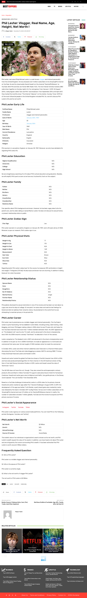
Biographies (8, 15)
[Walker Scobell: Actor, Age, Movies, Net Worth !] (12, 541)
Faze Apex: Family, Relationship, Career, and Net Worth (54, 574)
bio (7, 484)
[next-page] (5, 556)
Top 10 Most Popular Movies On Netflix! (32, 550)
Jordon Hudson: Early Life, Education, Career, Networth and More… (73, 40)
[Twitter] (81, 2)
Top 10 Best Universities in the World (32, 579)
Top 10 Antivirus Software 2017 (75, 581)
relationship (23, 484)
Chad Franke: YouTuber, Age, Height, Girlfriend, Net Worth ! (54, 579)
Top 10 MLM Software (8, 573)
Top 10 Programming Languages (75, 577)
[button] (83, 6)
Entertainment (32, 547)
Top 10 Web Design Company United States (32, 585)
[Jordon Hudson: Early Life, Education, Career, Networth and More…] (82, 37)
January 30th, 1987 (33, 118)
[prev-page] (3, 556)
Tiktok (28, 407)
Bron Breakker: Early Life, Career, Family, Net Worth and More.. (73, 83)
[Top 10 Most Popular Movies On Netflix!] (32, 541)
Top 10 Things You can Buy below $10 (33, 574)
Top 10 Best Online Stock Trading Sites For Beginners (12, 582)
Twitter (13, 407)
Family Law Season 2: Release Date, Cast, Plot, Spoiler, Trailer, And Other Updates (54, 585)
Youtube (20, 407)
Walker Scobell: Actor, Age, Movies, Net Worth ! (12, 550)
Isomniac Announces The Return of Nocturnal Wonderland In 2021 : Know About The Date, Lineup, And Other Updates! (53, 548)
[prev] (45, 2)
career (11, 484)
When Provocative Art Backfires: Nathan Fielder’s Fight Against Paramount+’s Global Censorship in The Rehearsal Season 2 (74, 54)
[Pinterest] (78, 2)
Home (3, 15)
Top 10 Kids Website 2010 (74, 573)
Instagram (5, 407)
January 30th (31, 123)
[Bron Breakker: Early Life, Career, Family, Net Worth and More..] (82, 81)
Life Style (13, 19)
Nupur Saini (9, 31)
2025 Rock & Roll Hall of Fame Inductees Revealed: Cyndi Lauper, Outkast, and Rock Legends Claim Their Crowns (74, 70)
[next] (48, 2)
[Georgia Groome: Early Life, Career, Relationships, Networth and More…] (82, 26)
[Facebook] (72, 2)
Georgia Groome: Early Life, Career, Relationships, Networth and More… (73, 29)
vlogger (42, 79)
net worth (17, 484)
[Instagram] (75, 2)
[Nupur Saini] (3, 31)
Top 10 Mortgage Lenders (10, 577)
